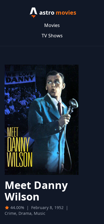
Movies (52, 25)
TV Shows (52, 35)
